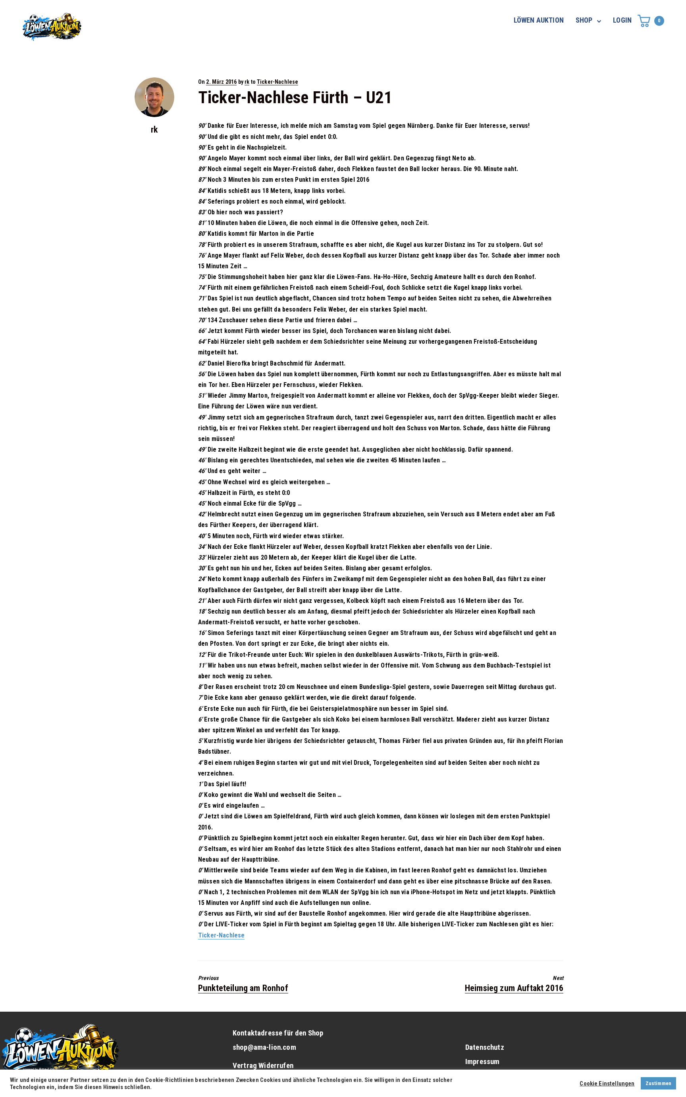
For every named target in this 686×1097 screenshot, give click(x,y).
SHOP (584, 20)
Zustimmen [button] (658, 1083)
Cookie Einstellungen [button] (607, 1083)
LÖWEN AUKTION (539, 20)
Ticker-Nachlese (277, 82)
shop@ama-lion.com (264, 1047)
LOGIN (622, 20)
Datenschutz (484, 1047)
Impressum (482, 1061)
